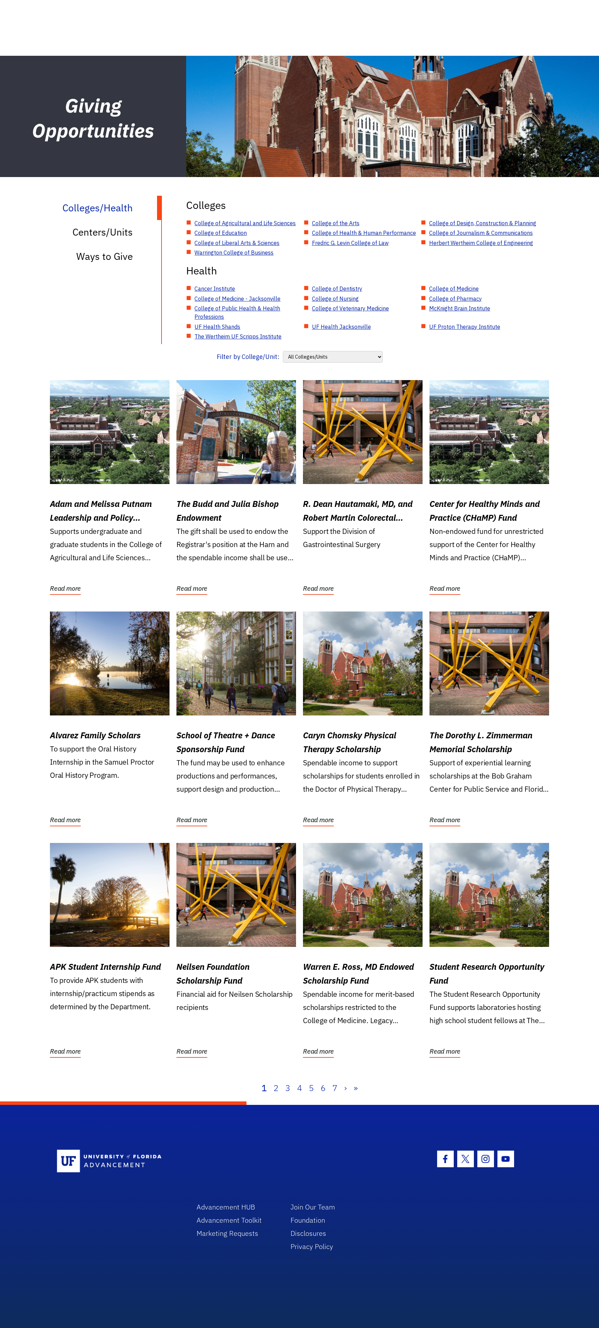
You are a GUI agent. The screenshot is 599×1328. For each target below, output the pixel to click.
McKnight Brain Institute (459, 308)
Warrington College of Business (234, 252)
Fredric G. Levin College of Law (350, 242)
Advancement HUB (226, 1207)
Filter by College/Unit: (248, 357)
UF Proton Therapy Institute (464, 326)
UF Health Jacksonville (341, 326)
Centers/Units (102, 232)
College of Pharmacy (455, 298)
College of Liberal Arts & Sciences (236, 242)
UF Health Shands (217, 326)
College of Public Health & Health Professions (237, 312)
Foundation (307, 1220)
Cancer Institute (214, 288)
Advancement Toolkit (229, 1220)
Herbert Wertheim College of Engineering (481, 242)
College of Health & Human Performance (364, 232)
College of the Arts (335, 223)
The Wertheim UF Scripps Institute (237, 336)
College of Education (220, 232)
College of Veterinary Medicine (350, 308)
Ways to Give (104, 256)
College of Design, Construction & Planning (482, 223)
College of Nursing (335, 298)
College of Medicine (454, 288)
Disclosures (308, 1233)
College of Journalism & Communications (481, 232)
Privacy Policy (311, 1246)
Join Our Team (312, 1207)
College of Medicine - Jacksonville (237, 298)
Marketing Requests (227, 1233)
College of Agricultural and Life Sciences (245, 223)
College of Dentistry (337, 288)
